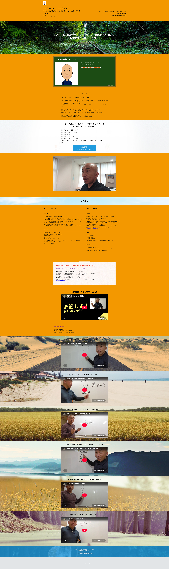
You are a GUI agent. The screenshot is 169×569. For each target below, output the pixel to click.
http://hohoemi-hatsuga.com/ (92, 228)
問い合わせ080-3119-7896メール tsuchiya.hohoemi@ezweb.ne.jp (84, 148)
